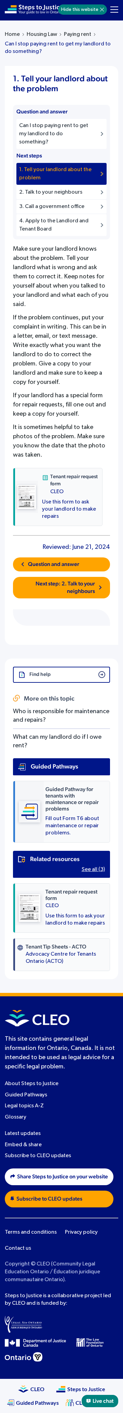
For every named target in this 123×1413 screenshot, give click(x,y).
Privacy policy (81, 1232)
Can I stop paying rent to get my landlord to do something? (58, 48)
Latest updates (23, 1133)
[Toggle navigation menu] (114, 9)
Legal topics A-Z (24, 1106)
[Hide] (102, 9)
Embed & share (23, 1145)
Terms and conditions (31, 1232)
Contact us (18, 1248)
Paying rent (77, 34)
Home (12, 34)
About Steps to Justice (31, 1083)
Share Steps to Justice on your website (62, 1176)
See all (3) (93, 869)
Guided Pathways (26, 1095)
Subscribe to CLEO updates (38, 1156)
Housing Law (42, 34)
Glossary (15, 1117)
